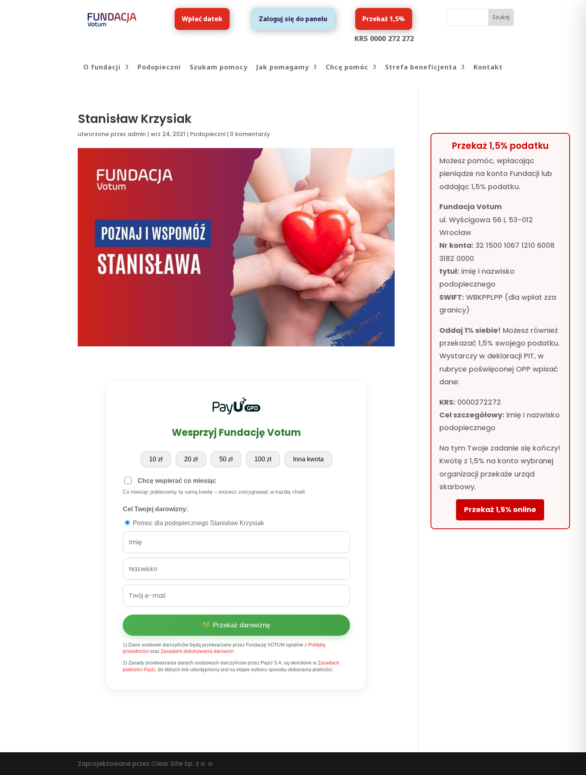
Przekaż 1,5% (383, 18)
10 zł (156, 459)
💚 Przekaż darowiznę (236, 625)
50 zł (226, 459)
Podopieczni (159, 67)
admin (137, 134)
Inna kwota (308, 459)
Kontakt (488, 67)
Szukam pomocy (219, 67)
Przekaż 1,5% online (500, 509)
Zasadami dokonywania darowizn (197, 651)
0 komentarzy (250, 134)
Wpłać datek (202, 18)
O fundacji (102, 67)
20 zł (191, 459)
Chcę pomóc (347, 67)
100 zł (262, 459)
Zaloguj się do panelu (293, 18)
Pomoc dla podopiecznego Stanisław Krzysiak (197, 523)
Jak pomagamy (282, 67)
